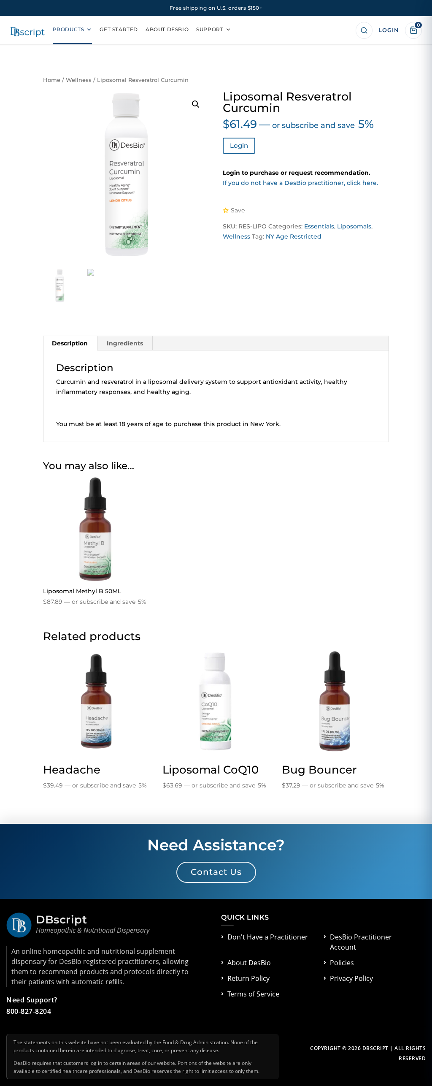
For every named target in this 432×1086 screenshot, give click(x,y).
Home (51, 80)
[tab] (70, 343)
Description (70, 343)
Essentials (319, 226)
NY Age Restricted (293, 236)
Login (239, 145)
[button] (195, 104)
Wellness (79, 80)
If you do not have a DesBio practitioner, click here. (300, 183)
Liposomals (354, 226)
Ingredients (125, 343)
